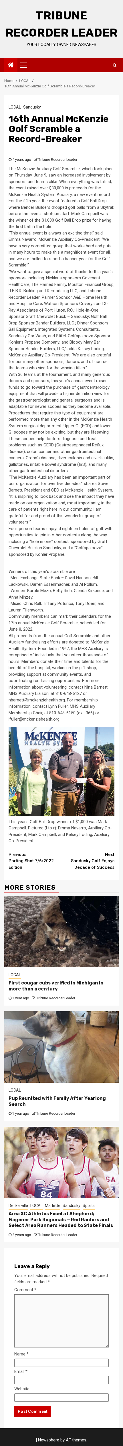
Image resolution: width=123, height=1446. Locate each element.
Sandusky (32, 107)
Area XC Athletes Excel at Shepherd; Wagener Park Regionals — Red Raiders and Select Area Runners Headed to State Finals (61, 1219)
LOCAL (15, 107)
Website (21, 1388)
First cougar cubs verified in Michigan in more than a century (56, 986)
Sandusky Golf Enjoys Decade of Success (92, 861)
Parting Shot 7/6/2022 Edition (31, 861)
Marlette (52, 1205)
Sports (89, 1205)
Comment (25, 1289)
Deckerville (18, 1205)
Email (20, 1371)
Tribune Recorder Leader (57, 160)
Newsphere (48, 1440)
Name (21, 1354)
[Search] (114, 65)
